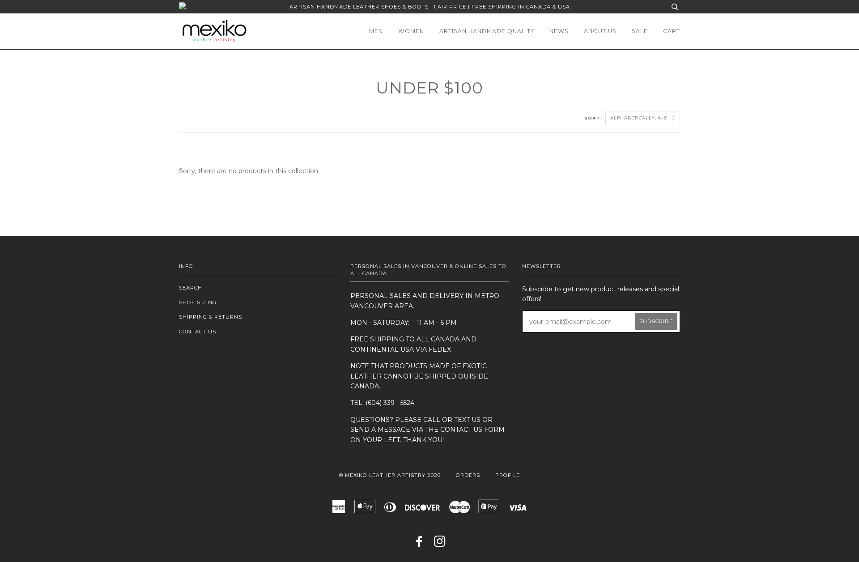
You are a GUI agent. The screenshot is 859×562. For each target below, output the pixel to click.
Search (190, 288)
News (559, 31)
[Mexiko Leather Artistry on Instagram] (440, 544)
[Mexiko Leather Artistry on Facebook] (419, 544)
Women (411, 31)
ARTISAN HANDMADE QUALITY (486, 31)
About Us (600, 31)
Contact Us (197, 331)
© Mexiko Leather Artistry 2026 (390, 475)
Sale (640, 31)
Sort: (594, 117)
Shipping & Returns (210, 317)
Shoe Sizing (198, 302)
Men (376, 31)
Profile (507, 475)
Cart (671, 31)
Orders (468, 475)
